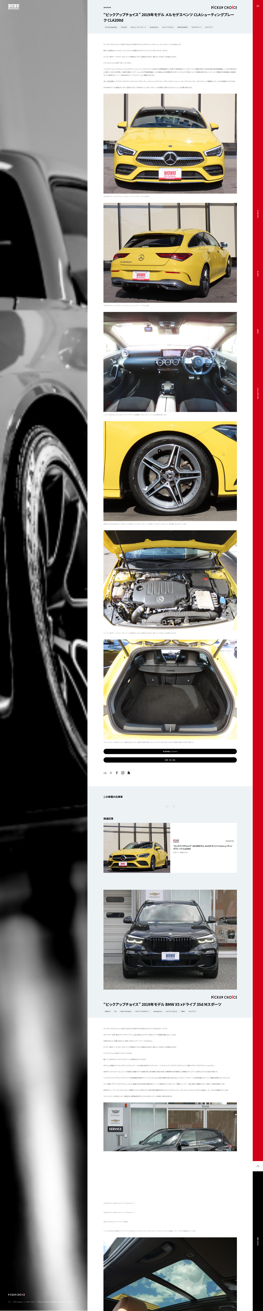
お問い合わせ (258, 1241)
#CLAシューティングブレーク (138, 27)
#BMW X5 (107, 1011)
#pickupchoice (154, 27)
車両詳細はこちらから (170, 751)
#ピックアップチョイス (168, 27)
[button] (166, 806)
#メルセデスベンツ (196, 27)
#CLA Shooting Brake (111, 27)
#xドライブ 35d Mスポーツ (142, 1011)
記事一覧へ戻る (170, 760)
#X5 (115, 1011)
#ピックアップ (208, 27)
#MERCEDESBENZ (183, 27)
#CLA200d (124, 27)
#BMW (183, 1011)
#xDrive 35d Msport (126, 1011)
